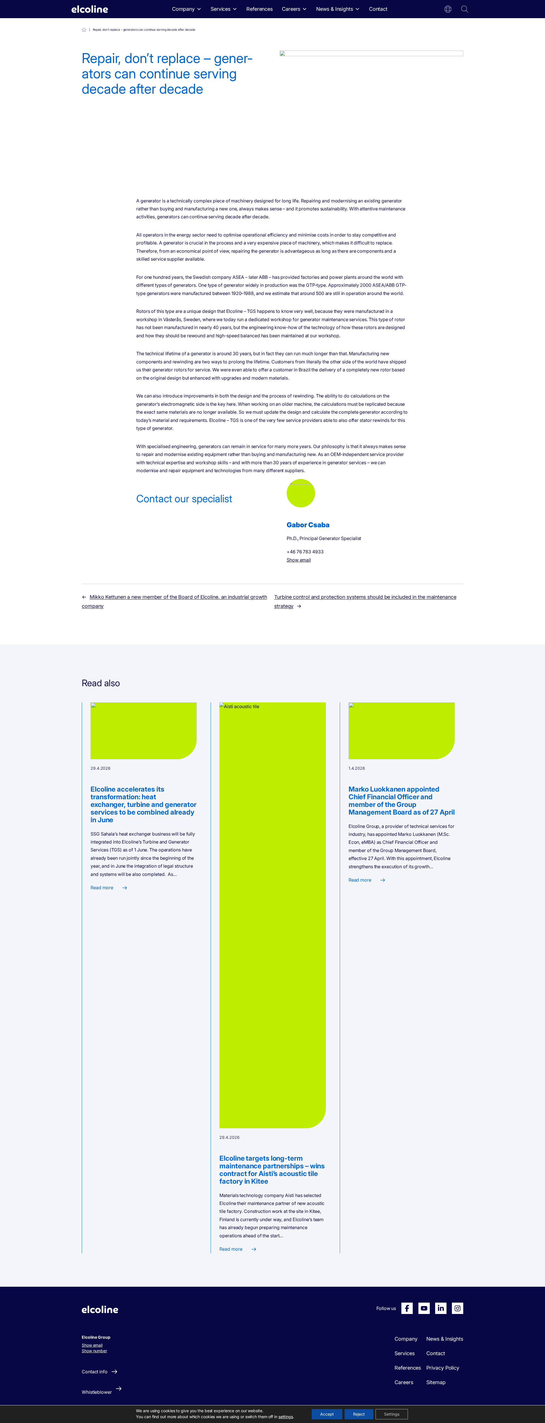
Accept (327, 1414)
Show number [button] (94, 1350)
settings (285, 1416)
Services (220, 9)
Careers (291, 9)
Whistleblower (97, 1392)
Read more (102, 887)
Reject (359, 1414)
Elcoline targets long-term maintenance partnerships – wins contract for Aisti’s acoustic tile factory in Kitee (272, 1169)
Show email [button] (92, 1345)
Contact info (95, 1371)
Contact (378, 9)
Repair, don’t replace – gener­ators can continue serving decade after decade (84, 30)
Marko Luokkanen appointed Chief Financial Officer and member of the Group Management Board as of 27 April (402, 800)
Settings (391, 1414)
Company (183, 9)
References (259, 9)
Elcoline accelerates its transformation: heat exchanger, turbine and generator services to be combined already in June (143, 804)
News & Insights (334, 9)
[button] (448, 9)
